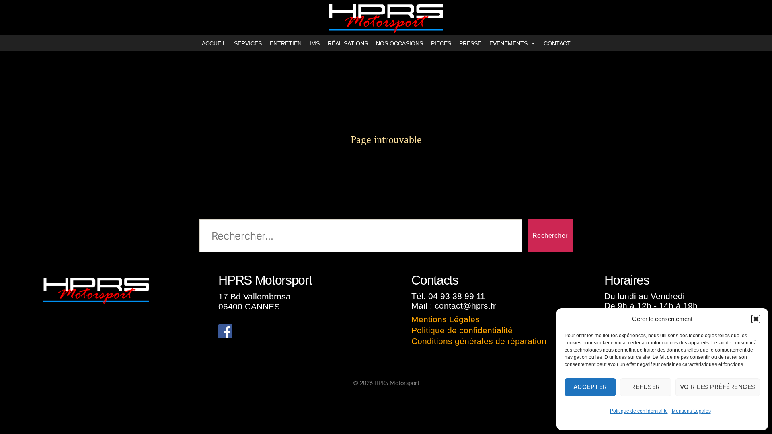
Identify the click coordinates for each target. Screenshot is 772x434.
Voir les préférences (718, 387)
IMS (315, 43)
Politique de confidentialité (639, 411)
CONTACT (557, 43)
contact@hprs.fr (465, 305)
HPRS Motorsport (396, 383)
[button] (756, 319)
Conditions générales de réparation (478, 341)
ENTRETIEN (286, 43)
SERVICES (248, 43)
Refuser (645, 387)
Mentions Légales (691, 411)
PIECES (441, 43)
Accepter (590, 387)
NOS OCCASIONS (399, 43)
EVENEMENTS (508, 43)
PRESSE (470, 43)
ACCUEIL (214, 43)
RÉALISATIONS (348, 43)
